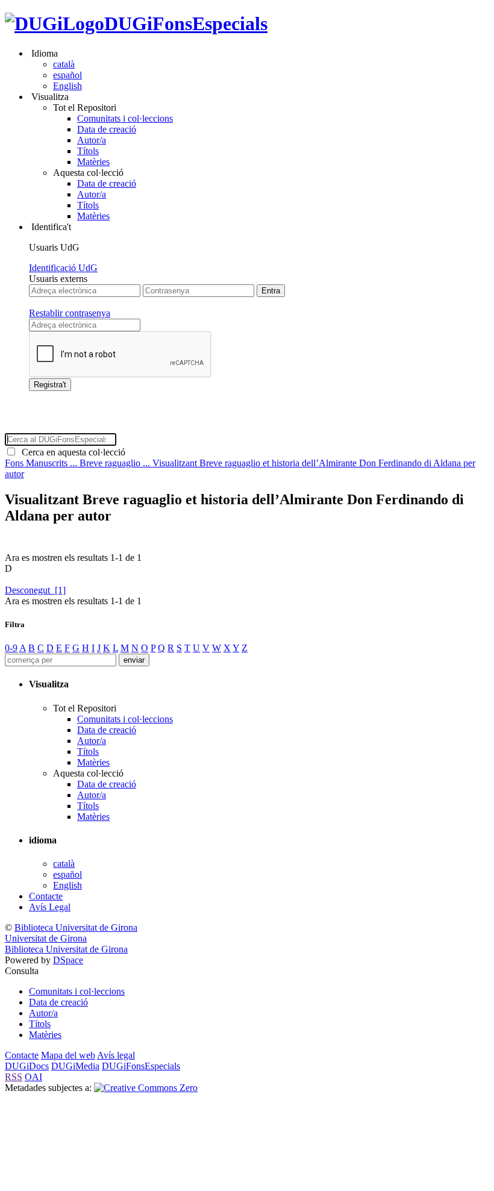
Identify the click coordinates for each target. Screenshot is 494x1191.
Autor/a (91, 140)
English (67, 86)
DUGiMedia (75, 1066)
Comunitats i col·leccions (125, 118)
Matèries (93, 162)
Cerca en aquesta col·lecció (71, 452)
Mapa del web (68, 1055)
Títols (88, 151)
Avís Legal (49, 907)
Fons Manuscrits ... (42, 463)
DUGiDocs (27, 1066)
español (67, 75)
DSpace (68, 960)
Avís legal (116, 1055)
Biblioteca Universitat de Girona (75, 927)
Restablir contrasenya (69, 313)
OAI (33, 1077)
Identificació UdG (63, 268)
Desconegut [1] (35, 590)
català (64, 64)
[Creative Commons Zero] (146, 1088)
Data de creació (106, 129)
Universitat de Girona (46, 938)
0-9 (11, 648)
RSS (13, 1077)
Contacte (46, 896)
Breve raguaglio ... (116, 463)
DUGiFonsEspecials (185, 23)
